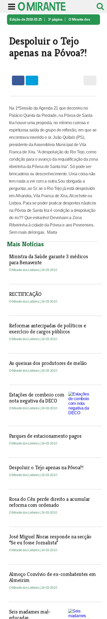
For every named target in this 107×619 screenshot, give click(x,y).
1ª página (55, 19)
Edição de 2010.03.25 (26, 19)
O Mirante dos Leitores (24, 270)
